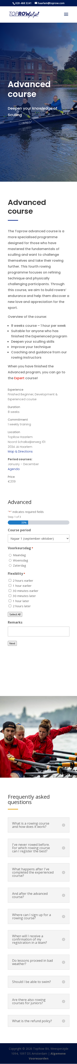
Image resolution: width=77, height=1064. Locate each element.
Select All (15, 614)
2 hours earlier (23, 580)
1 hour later (21, 601)
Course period (19, 530)
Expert (19, 378)
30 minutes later (24, 596)
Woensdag (20, 560)
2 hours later (22, 606)
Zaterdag (19, 565)
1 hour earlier (22, 586)
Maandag (19, 555)
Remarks (15, 622)
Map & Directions (20, 451)
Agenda (14, 469)
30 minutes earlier (25, 591)
